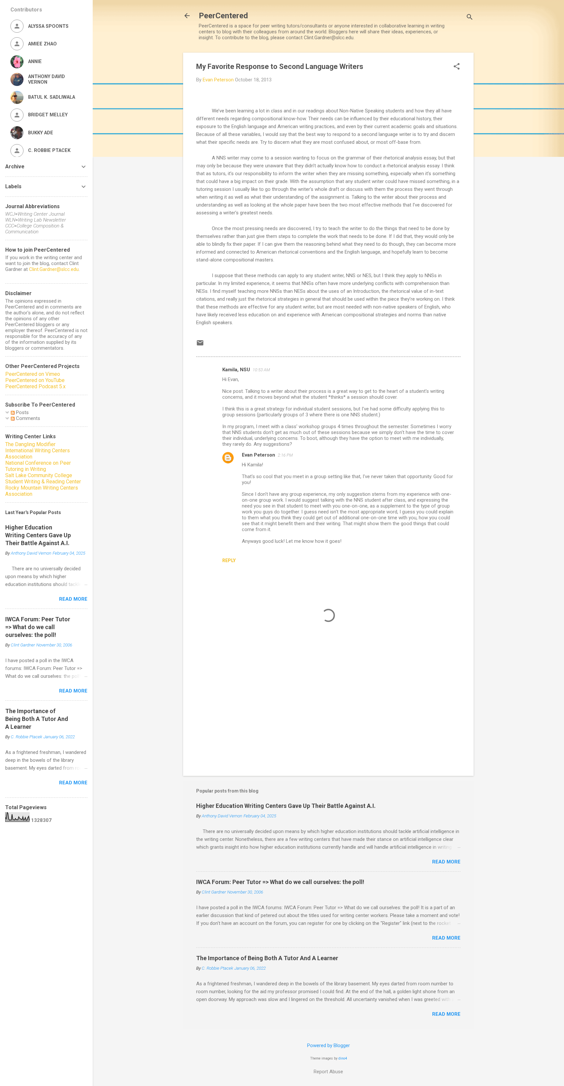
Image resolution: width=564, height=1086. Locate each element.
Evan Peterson (258, 455)
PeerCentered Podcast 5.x (35, 386)
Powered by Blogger (328, 1045)
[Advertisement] (328, 715)
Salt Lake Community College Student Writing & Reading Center (43, 478)
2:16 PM (285, 455)
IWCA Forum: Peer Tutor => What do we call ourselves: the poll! (280, 881)
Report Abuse (328, 1072)
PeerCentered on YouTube (35, 380)
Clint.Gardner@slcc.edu (54, 269)
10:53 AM (261, 369)
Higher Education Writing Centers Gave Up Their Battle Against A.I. (286, 805)
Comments (27, 418)
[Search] (470, 18)
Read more (446, 862)
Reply (229, 560)
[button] (457, 67)
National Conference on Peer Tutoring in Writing (38, 466)
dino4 (342, 1058)
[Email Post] (200, 345)
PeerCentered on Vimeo (32, 374)
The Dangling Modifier (30, 444)
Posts (22, 412)
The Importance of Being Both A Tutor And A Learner (267, 958)
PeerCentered (223, 15)
